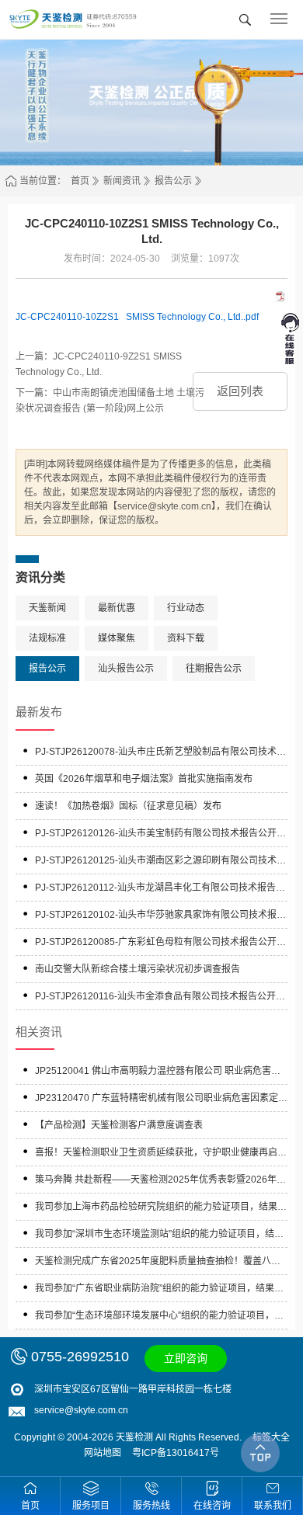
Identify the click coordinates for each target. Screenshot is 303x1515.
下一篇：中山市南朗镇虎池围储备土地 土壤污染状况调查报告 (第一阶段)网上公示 (110, 400)
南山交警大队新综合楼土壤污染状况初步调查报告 (137, 969)
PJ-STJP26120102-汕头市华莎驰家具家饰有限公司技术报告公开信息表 (160, 916)
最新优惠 (116, 608)
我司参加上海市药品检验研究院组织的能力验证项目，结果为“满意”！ (161, 1208)
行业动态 (185, 608)
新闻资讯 (122, 180)
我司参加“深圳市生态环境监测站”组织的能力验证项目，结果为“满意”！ (159, 1235)
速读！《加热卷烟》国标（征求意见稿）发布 (128, 806)
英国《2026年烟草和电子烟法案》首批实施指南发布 (143, 778)
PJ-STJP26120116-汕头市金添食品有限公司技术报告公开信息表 (160, 998)
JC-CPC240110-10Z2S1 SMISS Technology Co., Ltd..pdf (137, 316)
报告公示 (173, 180)
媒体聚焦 (116, 638)
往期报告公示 (214, 668)
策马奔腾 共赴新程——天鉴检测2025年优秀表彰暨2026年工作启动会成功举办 (160, 1181)
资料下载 (185, 638)
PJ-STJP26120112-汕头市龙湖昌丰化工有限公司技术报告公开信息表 (160, 889)
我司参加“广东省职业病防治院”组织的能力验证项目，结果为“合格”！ (159, 1290)
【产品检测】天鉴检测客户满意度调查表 (119, 1125)
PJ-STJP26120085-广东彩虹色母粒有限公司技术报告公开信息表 (160, 943)
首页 (80, 180)
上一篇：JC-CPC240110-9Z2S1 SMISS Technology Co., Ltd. (99, 364)
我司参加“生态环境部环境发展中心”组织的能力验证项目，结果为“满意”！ (159, 1317)
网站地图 (102, 1452)
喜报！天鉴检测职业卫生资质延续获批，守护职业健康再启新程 (161, 1154)
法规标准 (47, 638)
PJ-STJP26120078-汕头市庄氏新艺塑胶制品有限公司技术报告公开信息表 (160, 753)
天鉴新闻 (47, 608)
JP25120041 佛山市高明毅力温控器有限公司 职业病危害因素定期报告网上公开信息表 (157, 1072)
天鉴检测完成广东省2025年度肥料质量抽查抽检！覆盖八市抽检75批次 (157, 1263)
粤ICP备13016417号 (175, 1452)
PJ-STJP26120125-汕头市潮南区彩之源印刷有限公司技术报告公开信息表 (160, 862)
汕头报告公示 (126, 668)
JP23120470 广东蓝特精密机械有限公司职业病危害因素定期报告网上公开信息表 (161, 1100)
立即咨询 (185, 1358)
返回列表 (240, 391)
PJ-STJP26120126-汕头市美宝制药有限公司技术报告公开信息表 (160, 835)
